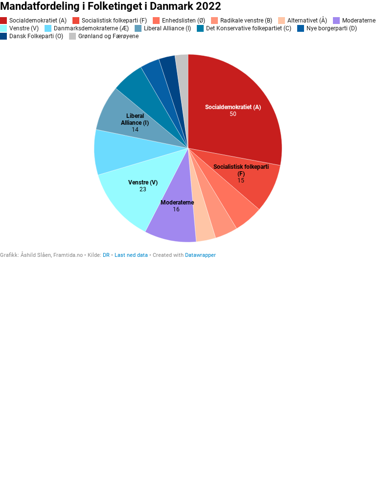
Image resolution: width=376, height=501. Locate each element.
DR (106, 255)
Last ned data (131, 255)
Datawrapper (200, 255)
